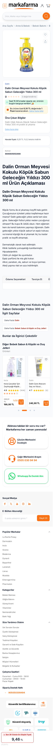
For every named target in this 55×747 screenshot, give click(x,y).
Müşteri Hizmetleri (10, 662)
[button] (18, 410)
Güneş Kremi (8, 603)
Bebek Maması (8, 595)
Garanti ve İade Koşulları (13, 644)
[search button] (46, 16)
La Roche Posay (9, 537)
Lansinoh (6, 567)
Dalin (31, 380)
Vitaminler (6, 608)
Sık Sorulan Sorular (10, 627)
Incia (6, 380)
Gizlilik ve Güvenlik (10, 649)
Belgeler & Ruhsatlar (11, 666)
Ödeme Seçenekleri (16, 279)
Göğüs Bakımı (8, 599)
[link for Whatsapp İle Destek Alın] (26, 476)
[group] (26, 53)
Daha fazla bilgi (36, 111)
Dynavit (5, 558)
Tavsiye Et (37, 279)
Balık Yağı (6, 616)
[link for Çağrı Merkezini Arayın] (26, 458)
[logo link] (23, 5)
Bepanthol (6, 563)
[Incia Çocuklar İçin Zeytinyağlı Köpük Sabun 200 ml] (14, 366)
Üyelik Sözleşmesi (10, 632)
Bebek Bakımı (39, 25)
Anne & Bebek (23, 25)
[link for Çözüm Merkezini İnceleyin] (26, 441)
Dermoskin (7, 541)
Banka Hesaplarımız (11, 653)
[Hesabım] (42, 5)
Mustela (5, 575)
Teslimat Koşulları (10, 640)
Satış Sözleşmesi (9, 636)
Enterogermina (8, 580)
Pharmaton (7, 584)
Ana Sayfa (7, 25)
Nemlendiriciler (9, 612)
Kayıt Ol (43, 518)
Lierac (5, 571)
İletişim (5, 657)
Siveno (5, 550)
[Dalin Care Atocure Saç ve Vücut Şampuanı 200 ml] (39, 366)
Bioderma (6, 554)
